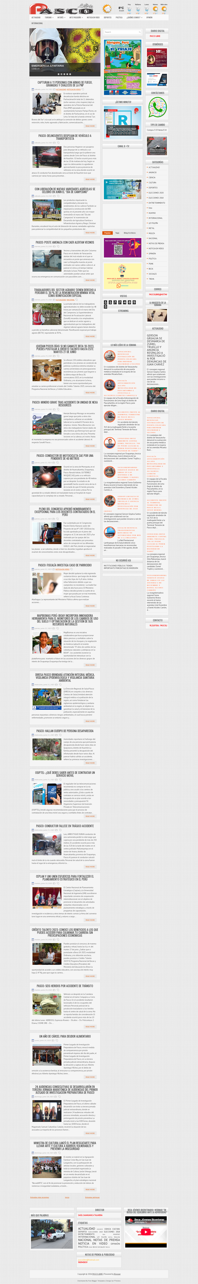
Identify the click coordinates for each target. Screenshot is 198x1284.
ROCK (151, 269)
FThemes (117, 1281)
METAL (151, 228)
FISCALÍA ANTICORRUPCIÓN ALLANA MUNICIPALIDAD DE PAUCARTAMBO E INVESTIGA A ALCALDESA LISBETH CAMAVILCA (120, 388)
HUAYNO (152, 213)
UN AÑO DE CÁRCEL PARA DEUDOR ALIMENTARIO (65, 1036)
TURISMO (49, 17)
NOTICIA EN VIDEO (93, 17)
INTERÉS (61, 17)
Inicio (67, 1197)
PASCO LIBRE (97, 1274)
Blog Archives (130, 233)
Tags (117, 233)
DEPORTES (107, 17)
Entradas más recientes (39, 1197)
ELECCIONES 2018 (156, 198)
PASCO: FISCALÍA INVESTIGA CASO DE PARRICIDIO (65, 565)
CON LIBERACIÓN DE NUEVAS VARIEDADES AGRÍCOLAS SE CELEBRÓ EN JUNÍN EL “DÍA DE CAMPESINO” (65, 190)
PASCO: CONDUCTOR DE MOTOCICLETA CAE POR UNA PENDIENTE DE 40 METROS (65, 457)
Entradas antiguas (92, 1197)
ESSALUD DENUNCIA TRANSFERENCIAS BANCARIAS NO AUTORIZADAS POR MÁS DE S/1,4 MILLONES (129, 533)
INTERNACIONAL (37, 23)
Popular (107, 233)
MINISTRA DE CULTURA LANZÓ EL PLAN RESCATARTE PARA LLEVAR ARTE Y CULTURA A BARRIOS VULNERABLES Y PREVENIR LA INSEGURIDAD (65, 1145)
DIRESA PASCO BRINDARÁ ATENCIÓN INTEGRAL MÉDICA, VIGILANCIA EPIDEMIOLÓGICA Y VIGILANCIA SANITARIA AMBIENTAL (65, 677)
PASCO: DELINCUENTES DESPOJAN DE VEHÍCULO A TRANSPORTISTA (65, 137)
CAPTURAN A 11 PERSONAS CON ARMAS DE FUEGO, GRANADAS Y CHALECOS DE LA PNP (65, 84)
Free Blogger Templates (96, 1281)
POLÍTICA (119, 17)
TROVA (151, 279)
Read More (90, 126)
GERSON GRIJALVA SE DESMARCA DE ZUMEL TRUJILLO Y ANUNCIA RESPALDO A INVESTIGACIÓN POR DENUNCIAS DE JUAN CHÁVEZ (121, 504)
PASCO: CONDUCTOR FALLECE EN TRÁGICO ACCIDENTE (65, 825)
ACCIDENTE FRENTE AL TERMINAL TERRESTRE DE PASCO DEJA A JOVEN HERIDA (157, 505)
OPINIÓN (149, 17)
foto (150, 208)
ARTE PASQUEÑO (76, 17)
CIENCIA (152, 177)
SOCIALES (153, 274)
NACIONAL (71, 300)
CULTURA (152, 182)
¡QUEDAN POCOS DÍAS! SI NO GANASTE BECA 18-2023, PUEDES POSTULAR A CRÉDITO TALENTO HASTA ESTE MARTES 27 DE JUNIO (65, 349)
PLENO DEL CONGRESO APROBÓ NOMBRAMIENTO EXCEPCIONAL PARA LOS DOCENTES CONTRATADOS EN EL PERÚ (65, 511)
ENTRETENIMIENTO (157, 203)
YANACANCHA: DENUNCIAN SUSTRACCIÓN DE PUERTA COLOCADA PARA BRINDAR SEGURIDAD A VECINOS (156, 425)
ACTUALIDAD (36, 17)
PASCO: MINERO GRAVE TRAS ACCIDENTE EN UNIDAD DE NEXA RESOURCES (65, 404)
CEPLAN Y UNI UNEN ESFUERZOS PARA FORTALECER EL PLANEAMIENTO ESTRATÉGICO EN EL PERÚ (65, 878)
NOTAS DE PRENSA (156, 243)
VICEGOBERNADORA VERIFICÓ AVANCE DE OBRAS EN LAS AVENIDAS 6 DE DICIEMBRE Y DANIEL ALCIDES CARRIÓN (156, 583)
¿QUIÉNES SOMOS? (134, 17)
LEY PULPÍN (153, 223)
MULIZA (152, 233)
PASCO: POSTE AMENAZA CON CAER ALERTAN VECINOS (65, 242)
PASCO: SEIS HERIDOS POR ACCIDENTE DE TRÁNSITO (65, 985)
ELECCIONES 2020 (156, 193)
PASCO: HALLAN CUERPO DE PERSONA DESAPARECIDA (65, 730)
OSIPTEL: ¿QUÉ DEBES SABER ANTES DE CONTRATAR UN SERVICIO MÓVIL (65, 774)
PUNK (151, 264)
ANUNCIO (153, 172)
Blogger (117, 1274)
